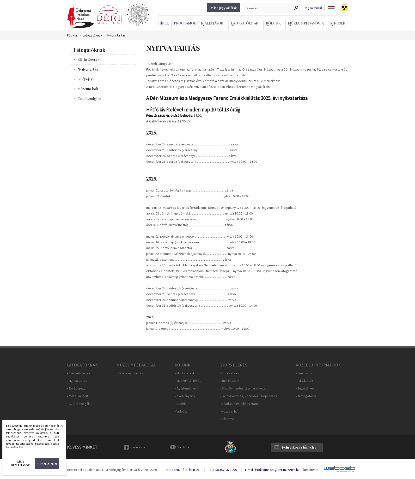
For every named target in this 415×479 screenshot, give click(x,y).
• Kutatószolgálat (79, 404)
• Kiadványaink (185, 396)
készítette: (311, 470)
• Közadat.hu (229, 411)
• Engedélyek (305, 388)
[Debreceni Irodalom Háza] (81, 17)
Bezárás (59, 427)
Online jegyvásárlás (223, 8)
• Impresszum (229, 381)
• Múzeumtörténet (188, 381)
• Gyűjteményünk (187, 388)
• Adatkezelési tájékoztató (239, 404)
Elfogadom (47, 463)
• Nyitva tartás (77, 381)
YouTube (183, 447)
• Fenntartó (304, 373)
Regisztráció (313, 8)
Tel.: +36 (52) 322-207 (222, 469)
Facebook (138, 447)
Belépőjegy (86, 79)
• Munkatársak (185, 373)
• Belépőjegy (76, 388)
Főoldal (72, 35)
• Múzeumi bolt (77, 396)
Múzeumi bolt (88, 89)
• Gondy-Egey (229, 373)
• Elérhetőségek (78, 373)
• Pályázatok (304, 381)
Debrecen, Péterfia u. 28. (182, 469)
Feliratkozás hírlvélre (299, 447)
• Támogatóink (306, 396)
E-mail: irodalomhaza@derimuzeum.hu (272, 469)
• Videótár (182, 411)
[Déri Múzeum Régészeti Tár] (138, 14)
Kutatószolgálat (89, 98)
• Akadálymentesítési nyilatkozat (243, 388)
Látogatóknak (92, 35)
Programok (185, 23)
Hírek (163, 23)
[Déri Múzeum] (109, 14)
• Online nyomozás (129, 373)
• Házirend (227, 419)
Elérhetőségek (88, 59)
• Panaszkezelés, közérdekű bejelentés (248, 396)
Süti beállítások (20, 463)
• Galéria (181, 404)
